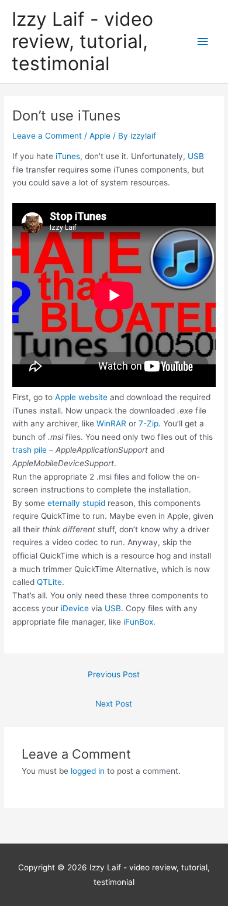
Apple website (81, 397)
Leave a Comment (47, 135)
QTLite (49, 582)
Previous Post (114, 674)
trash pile (29, 449)
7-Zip (148, 423)
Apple (99, 135)
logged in (88, 771)
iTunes (68, 156)
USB (196, 156)
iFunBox (138, 621)
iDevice (75, 608)
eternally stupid (76, 503)
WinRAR (111, 423)
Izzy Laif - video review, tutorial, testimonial (82, 41)
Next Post (113, 703)
